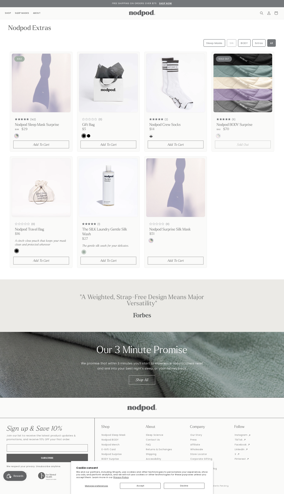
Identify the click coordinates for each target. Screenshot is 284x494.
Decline (184, 485)
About (37, 13)
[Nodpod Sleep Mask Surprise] (41, 83)
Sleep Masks (22, 13)
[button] (261, 13)
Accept (140, 485)
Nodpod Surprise (112, 454)
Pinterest (240, 459)
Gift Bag (88, 125)
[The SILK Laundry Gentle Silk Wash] (108, 187)
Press (193, 439)
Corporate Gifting (201, 459)
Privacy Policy (121, 477)
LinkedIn (240, 449)
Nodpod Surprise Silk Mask (170, 229)
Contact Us (153, 439)
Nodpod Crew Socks (165, 125)
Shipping (151, 454)
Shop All (142, 380)
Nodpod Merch (110, 444)
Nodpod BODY (110, 439)
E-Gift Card (109, 449)
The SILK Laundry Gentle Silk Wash (104, 232)
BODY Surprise (110, 459)
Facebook (241, 444)
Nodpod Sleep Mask (113, 435)
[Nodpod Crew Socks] (175, 83)
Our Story (196, 435)
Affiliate (195, 444)
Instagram (241, 435)
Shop (8, 13)
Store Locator (198, 454)
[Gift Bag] (108, 83)
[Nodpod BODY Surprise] (242, 83)
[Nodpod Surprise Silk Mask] (175, 187)
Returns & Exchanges (159, 449)
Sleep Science (154, 435)
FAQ (148, 444)
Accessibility (153, 459)
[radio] (16, 135)
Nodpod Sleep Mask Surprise (37, 125)
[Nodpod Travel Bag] (41, 187)
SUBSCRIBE (47, 458)
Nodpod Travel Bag (29, 229)
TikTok (239, 439)
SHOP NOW (165, 3)
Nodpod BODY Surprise (234, 125)
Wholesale (196, 449)
